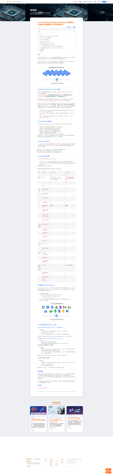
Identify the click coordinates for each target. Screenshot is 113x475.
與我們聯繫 (42, 49)
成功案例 (94, 1)
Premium (54, 158)
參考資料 (41, 51)
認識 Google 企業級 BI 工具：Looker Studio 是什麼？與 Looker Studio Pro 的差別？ (56, 420)
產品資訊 (80, 1)
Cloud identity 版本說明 (44, 41)
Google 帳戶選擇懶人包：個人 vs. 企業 (47, 44)
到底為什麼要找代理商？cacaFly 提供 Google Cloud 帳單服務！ (74, 418)
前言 (40, 34)
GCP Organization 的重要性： (46, 37)
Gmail (40, 116)
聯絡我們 (104, 1)
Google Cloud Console (43, 100)
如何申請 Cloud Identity (47, 166)
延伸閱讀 (33, 430)
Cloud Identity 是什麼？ (44, 39)
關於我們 (75, 1)
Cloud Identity (42, 96)
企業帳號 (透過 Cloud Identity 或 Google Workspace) (52, 47)
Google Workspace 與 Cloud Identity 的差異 (49, 36)
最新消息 (90, 1)
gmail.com (42, 117)
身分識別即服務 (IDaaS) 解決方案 (53, 144)
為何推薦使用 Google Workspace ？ (47, 42)
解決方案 (85, 1)
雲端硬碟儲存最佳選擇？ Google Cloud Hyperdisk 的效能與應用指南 (38, 420)
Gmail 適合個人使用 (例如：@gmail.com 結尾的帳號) (52, 46)
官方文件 (59, 168)
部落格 (99, 1)
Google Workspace (65, 92)
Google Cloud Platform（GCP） (58, 100)
